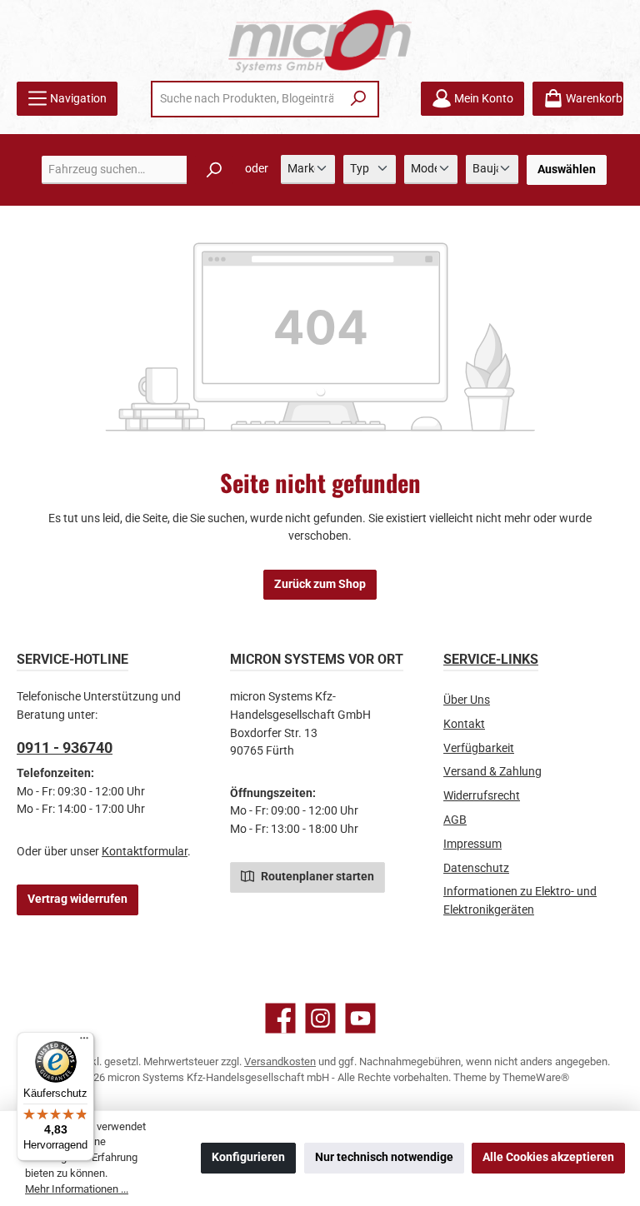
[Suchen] (359, 99)
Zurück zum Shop (320, 584)
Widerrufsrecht (481, 796)
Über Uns (466, 700)
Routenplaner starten (316, 877)
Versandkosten (280, 1061)
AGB (455, 820)
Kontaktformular (145, 852)
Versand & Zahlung (492, 772)
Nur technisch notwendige (384, 1157)
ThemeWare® (535, 1077)
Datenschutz (476, 868)
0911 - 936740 (64, 747)
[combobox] (246, 99)
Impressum (472, 844)
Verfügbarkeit (478, 748)
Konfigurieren (248, 1157)
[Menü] (84, 1042)
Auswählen (567, 169)
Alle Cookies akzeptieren (548, 1157)
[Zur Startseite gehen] (320, 40)
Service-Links (490, 659)
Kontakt (464, 724)
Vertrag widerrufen (78, 899)
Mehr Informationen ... (76, 1189)
